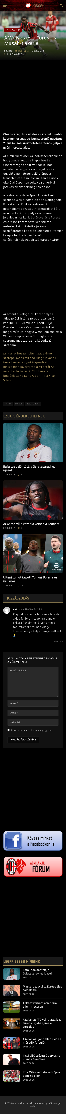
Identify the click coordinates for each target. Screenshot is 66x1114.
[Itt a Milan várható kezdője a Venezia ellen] (11, 1076)
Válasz (57, 642)
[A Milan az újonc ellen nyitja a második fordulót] (11, 1043)
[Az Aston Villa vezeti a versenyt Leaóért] (33, 500)
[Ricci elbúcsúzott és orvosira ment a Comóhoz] (11, 1059)
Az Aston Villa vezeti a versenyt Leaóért (31, 524)
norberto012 (21, 51)
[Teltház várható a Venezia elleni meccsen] (11, 1007)
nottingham (32, 403)
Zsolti (16, 608)
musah (19, 403)
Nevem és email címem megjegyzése (31, 730)
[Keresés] (61, 5)
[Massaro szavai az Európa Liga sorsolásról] (11, 990)
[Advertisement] (33, 95)
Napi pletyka (13, 30)
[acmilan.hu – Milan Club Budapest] (34, 5)
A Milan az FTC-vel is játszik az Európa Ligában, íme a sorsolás (42, 1023)
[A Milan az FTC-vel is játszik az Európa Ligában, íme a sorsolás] (11, 1023)
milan (8, 403)
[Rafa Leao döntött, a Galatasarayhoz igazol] (33, 442)
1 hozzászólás (15, 54)
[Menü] (5, 5)
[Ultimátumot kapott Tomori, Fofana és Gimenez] (33, 553)
